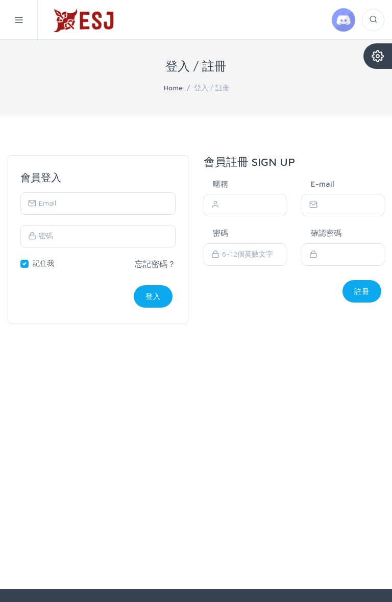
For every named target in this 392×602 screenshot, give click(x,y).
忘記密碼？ (155, 263)
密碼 (220, 233)
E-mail (322, 184)
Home (173, 87)
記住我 (43, 263)
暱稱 (220, 184)
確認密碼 (326, 233)
